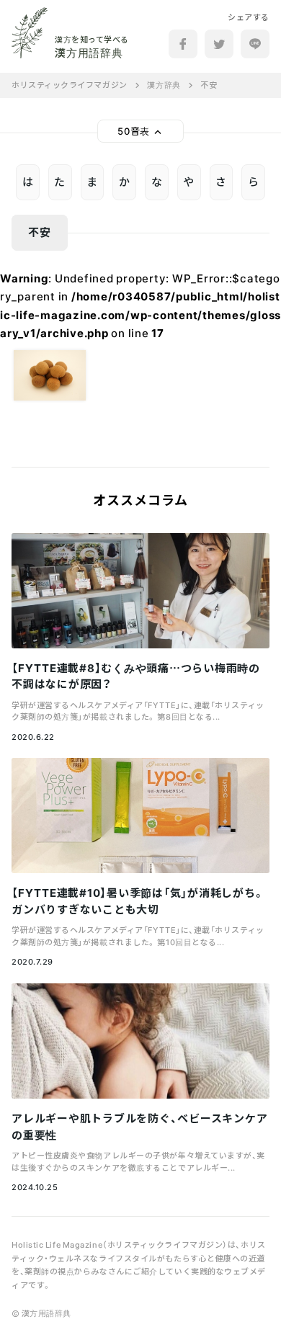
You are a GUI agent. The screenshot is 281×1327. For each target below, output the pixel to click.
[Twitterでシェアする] (219, 44)
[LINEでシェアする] (255, 44)
